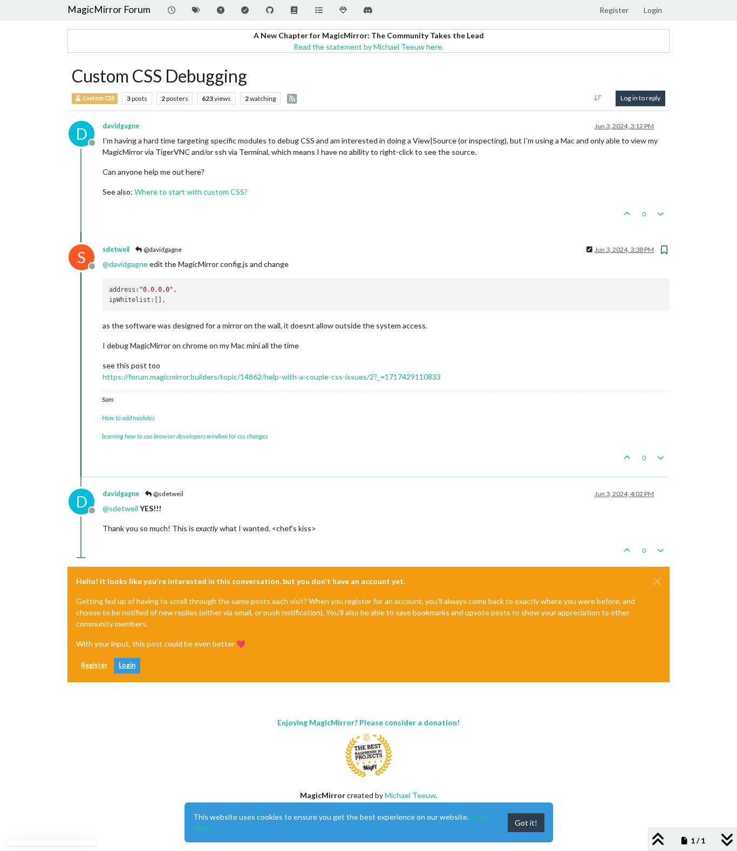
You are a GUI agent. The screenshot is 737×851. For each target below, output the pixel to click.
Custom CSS (98, 98)
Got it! (526, 822)
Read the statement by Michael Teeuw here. (368, 46)
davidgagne (121, 126)
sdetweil (116, 249)
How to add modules (128, 418)
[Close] (657, 581)
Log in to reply (640, 98)
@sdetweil (167, 494)
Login (127, 665)
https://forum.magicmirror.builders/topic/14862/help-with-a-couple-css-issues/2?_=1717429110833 (272, 376)
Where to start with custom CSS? (191, 191)
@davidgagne (162, 249)
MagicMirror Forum (109, 9)
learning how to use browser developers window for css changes (185, 436)
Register (94, 665)
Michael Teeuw (410, 795)
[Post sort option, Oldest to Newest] (598, 98)
